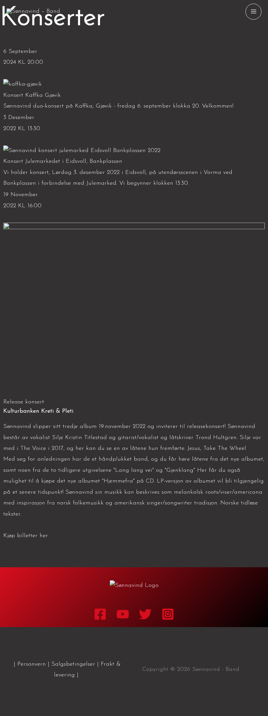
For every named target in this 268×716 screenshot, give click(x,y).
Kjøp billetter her (25, 536)
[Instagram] (167, 614)
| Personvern (30, 664)
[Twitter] (145, 614)
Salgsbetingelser (73, 664)
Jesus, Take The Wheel (217, 449)
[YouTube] (122, 614)
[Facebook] (100, 614)
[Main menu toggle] (253, 12)
